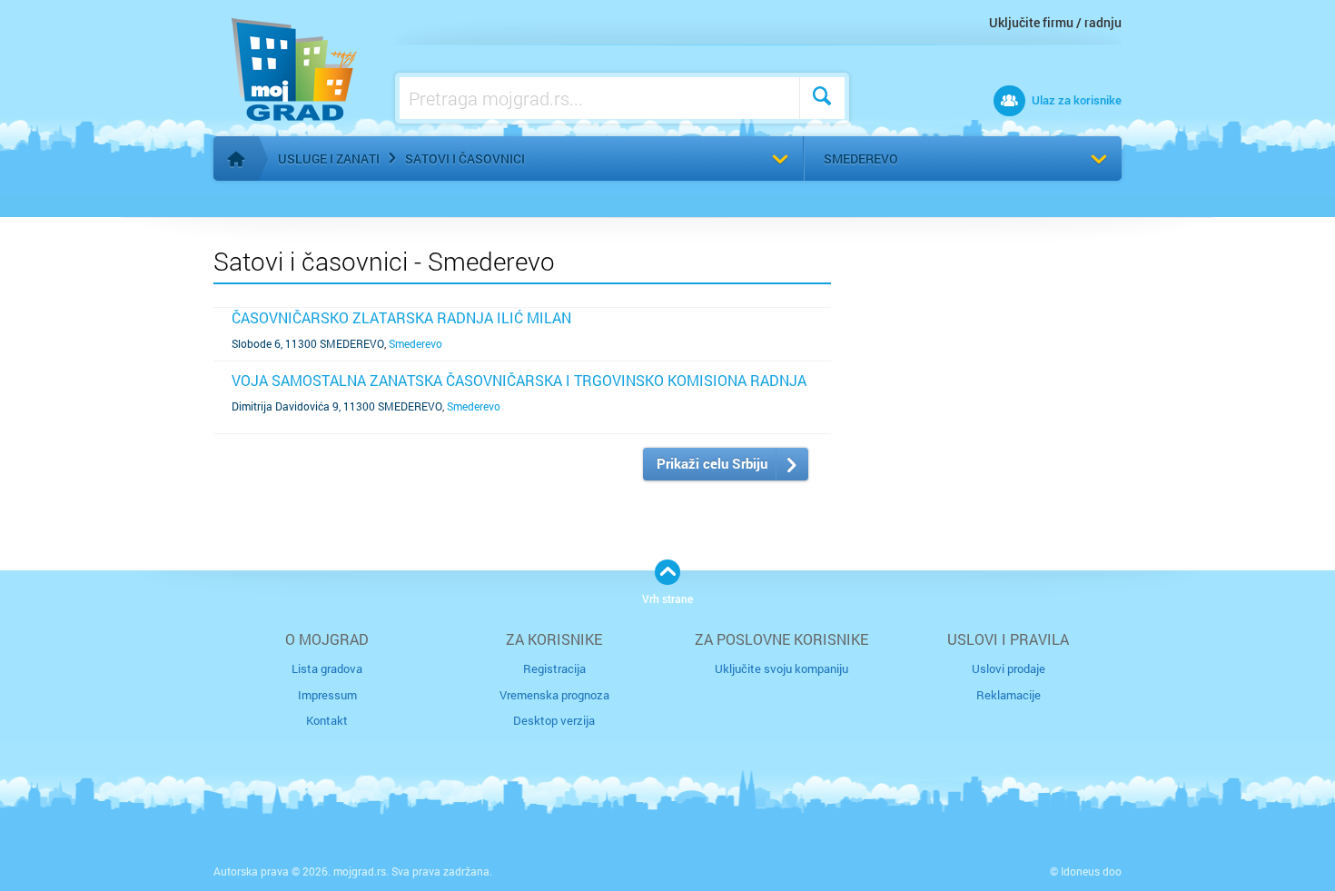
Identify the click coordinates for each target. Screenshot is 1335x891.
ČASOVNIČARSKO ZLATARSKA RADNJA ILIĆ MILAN (401, 317)
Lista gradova (327, 668)
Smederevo (861, 158)
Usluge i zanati (329, 158)
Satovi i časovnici (465, 158)
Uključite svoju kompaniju (781, 668)
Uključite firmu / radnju (1055, 22)
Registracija (554, 668)
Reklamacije (1008, 695)
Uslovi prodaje (1008, 668)
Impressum (327, 695)
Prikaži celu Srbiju (712, 463)
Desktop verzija (554, 720)
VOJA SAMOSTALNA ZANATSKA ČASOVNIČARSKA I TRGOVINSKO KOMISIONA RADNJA (519, 380)
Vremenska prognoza (554, 695)
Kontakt (327, 720)
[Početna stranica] (236, 159)
